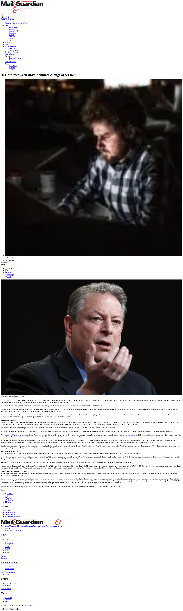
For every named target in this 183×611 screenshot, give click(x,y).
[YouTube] (13, 19)
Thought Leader (10, 562)
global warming (10, 514)
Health (7, 547)
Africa (7, 541)
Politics (3, 556)
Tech (6, 550)
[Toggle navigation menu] (2, 14)
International (9, 543)
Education (8, 545)
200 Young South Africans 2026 (11, 530)
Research (8, 600)
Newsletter (8, 598)
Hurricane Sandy (130, 435)
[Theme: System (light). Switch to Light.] (4, 17)
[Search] (8, 17)
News (4, 534)
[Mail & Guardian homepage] (91, 7)
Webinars (8, 585)
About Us (8, 601)
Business (4, 558)
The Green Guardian (8, 572)
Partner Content (6, 589)
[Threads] (7, 19)
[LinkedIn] (5, 19)
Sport (7, 552)
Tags (2, 528)
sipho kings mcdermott (12, 516)
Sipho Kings (9, 257)
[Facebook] (2, 19)
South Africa (9, 539)
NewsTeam (28, 605)
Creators (7, 528)
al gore (7, 511)
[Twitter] (10, 19)
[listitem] (5, 526)
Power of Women (11, 583)
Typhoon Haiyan (18, 435)
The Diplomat (9, 569)
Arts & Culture (6, 574)
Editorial (8, 567)
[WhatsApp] (12, 19)
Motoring (8, 549)
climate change (10, 512)
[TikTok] (8, 19)
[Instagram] (3, 19)
